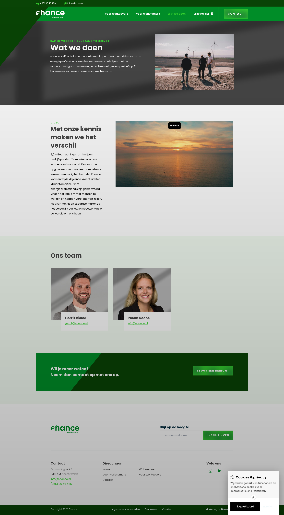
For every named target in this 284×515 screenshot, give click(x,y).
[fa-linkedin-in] (220, 471)
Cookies (166, 509)
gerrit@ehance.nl (76, 323)
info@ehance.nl (138, 323)
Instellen (267, 506)
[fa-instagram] (210, 471)
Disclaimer (151, 509)
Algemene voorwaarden (126, 509)
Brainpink (227, 509)
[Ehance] (50, 14)
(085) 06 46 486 (61, 484)
